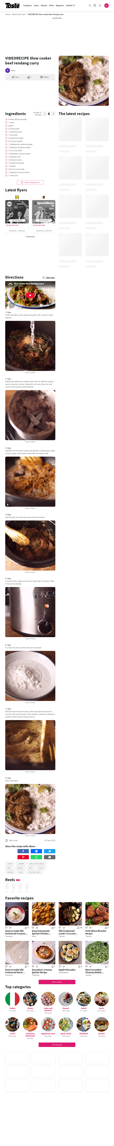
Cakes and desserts (48, 1009)
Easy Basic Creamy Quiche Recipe (42, 971)
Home (7, 14)
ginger (10, 872)
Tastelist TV (70, 5)
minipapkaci (63, 972)
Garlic (101, 1008)
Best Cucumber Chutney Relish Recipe (93, 971)
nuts (21, 872)
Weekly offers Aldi (39, 225)
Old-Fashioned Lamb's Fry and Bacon (67, 932)
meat (31, 868)
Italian (12, 1008)
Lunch (12, 1033)
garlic (41, 868)
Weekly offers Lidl (12, 225)
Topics (36, 5)
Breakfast (83, 1033)
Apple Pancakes (67, 969)
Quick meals (66, 1033)
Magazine (60, 5)
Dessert (66, 1008)
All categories (57, 1045)
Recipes (44, 5)
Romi (13, 71)
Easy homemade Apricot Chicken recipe (41, 932)
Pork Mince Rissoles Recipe (95, 932)
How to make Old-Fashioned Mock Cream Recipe (14, 971)
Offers (51, 5)
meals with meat (37, 864)
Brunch (101, 1033)
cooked (20, 868)
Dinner (30, 1008)
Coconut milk (34, 872)
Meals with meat (18, 14)
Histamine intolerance (30, 1034)
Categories (27, 5)
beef (9, 868)
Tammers (9, 936)
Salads (84, 1008)
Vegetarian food (48, 1033)
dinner (21, 864)
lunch (10, 864)
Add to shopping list (32, 182)
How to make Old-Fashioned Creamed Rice (16, 932)
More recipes (57, 982)
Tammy (62, 936)
